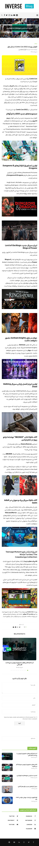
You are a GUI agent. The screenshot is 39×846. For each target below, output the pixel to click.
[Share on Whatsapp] (17, 627)
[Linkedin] (11, 15)
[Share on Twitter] (19, 627)
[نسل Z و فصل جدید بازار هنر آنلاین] (7, 789)
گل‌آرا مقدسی (22, 50)
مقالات (35, 43)
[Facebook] (4, 15)
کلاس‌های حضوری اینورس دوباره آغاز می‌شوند (26, 765)
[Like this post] (23, 627)
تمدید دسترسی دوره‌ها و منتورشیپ (19, 28)
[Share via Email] (13, 627)
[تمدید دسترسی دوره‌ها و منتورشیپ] (7, 778)
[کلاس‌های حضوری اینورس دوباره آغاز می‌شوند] (7, 767)
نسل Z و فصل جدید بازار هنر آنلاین (27, 787)
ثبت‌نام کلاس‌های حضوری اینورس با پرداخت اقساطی (19, 664)
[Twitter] (7, 15)
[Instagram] (9, 15)
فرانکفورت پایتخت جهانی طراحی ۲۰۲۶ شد (26, 798)
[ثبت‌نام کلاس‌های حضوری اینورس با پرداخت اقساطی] (19, 649)
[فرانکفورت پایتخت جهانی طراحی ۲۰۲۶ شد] (7, 800)
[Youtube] (14, 15)
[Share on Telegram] (15, 627)
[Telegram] (17, 15)
